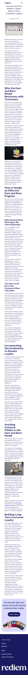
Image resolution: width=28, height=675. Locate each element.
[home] (7, 3)
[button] (21, 2)
